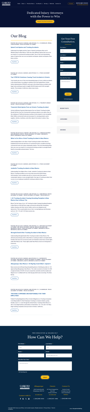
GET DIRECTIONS (38, 394)
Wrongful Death (44, 228)
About (22, 3)
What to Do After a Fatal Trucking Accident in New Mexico (29, 138)
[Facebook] (20, 398)
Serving (45, 3)
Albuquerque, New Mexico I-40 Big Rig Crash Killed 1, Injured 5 (31, 264)
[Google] (23, 398)
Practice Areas (30, 3)
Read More (14, 61)
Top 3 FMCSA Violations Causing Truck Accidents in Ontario (30, 77)
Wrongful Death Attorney (23, 135)
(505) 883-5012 (66, 398)
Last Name (63, 55)
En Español (71, 3)
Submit (68, 94)
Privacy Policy (47, 408)
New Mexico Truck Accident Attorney (29, 259)
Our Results (39, 3)
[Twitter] (26, 398)
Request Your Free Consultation (45, 21)
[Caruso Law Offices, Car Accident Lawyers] (6, 3)
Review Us (66, 394)
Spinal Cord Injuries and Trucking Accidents (25, 47)
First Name (63, 47)
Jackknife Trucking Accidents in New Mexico (25, 168)
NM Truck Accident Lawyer (25, 227)
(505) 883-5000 (82, 3)
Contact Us (58, 3)
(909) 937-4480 (53, 398)
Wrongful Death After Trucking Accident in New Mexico (28, 232)
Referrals (52, 3)
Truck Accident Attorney (28, 44)
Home (18, 3)
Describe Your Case (65, 77)
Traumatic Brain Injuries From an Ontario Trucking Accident (30, 107)
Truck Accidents (28, 290)
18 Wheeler (43, 43)
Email (62, 70)
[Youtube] (29, 398)
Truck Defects (44, 195)
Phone (62, 62)
